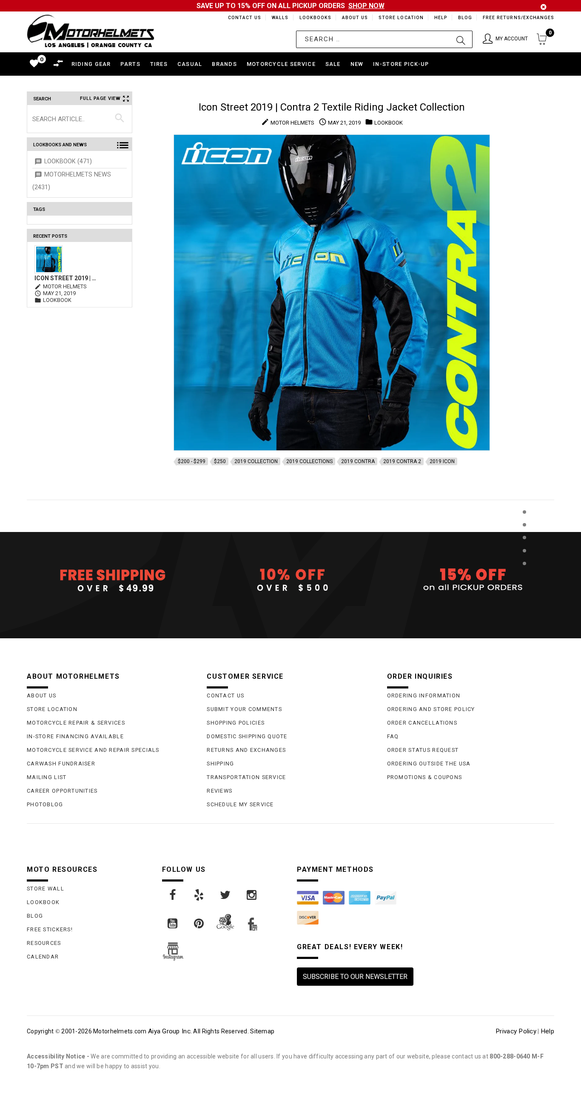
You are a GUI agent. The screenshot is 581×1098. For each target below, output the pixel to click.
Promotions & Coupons (424, 777)
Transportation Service (246, 777)
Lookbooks (313, 17)
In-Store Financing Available (75, 736)
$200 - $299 (191, 461)
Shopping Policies (236, 723)
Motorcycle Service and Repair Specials (93, 750)
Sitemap (262, 1031)
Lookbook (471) (68, 161)
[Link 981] (173, 895)
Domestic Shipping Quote (247, 736)
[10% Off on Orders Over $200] (290, 580)
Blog (465, 17)
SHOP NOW (366, 6)
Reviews (219, 791)
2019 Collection (256, 461)
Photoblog (45, 804)
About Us (353, 17)
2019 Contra (358, 461)
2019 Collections (309, 461)
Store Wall (45, 888)
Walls (278, 17)
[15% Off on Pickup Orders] (470, 580)
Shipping (220, 763)
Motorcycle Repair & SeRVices (76, 723)
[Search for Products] (524, 577)
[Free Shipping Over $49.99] (110, 580)
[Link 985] (173, 924)
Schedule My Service (240, 804)
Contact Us (240, 17)
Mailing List (46, 777)
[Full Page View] (524, 492)
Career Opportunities (62, 791)
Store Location (400, 17)
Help (440, 17)
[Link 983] (226, 895)
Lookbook (43, 902)
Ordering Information (424, 695)
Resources (44, 943)
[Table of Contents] (524, 605)
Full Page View (100, 98)
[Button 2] (461, 39)
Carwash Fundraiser (61, 763)
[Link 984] (252, 895)
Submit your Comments (244, 709)
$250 (220, 461)
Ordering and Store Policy (431, 709)
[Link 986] (199, 924)
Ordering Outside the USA (429, 763)
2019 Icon (442, 461)
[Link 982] (199, 895)
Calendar (43, 956)
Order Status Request (423, 750)
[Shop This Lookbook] (524, 520)
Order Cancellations (422, 723)
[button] (505, 39)
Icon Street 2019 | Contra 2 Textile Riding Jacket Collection (65, 278)
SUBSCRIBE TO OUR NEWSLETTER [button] (355, 977)
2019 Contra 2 (402, 461)
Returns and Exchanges (246, 750)
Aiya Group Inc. (170, 1031)
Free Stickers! (50, 929)
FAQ (393, 736)
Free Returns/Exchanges (518, 17)
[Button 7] (120, 118)
